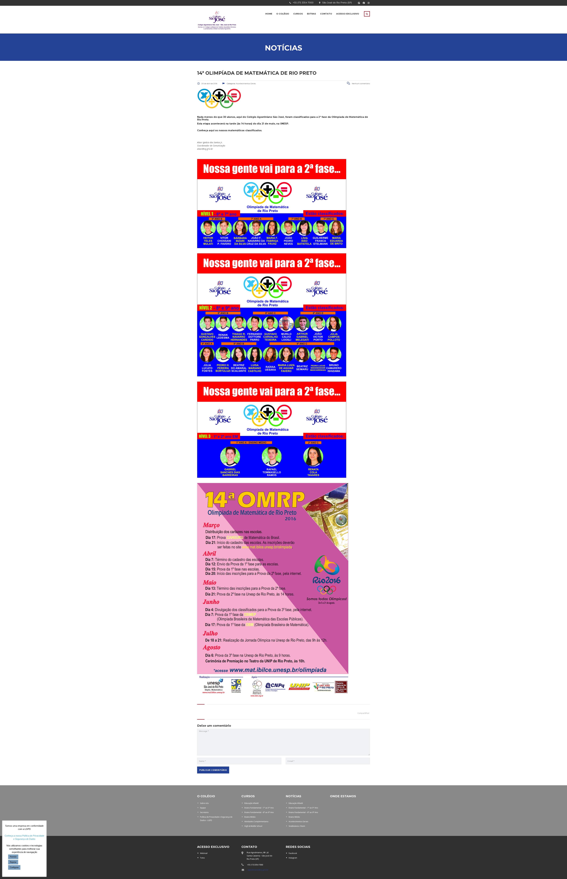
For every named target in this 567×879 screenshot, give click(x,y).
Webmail (203, 853)
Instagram (293, 858)
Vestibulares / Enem (297, 826)
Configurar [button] (14, 867)
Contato (326, 13)
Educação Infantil (251, 803)
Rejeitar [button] (13, 862)
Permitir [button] (13, 857)
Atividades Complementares (256, 821)
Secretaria (204, 812)
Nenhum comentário (360, 83)
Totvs (202, 858)
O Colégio (282, 13)
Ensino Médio (250, 817)
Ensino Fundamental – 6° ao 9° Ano (259, 812)
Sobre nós (204, 803)
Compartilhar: (363, 713)
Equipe (203, 808)
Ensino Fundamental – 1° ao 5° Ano (259, 808)
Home (268, 13)
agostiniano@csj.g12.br (258, 869)
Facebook (293, 853)
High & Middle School (253, 826)
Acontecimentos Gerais (298, 821)
